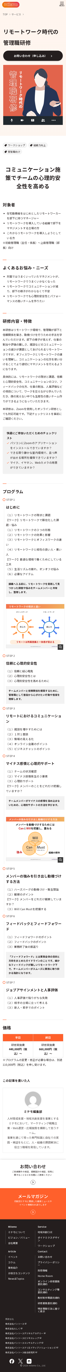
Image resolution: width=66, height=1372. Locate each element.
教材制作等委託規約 (49, 1297)
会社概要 (13, 1243)
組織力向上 (40, 145)
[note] (29, 1361)
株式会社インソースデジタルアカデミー (24, 1333)
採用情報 (43, 1270)
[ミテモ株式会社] (10, 4)
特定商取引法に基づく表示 (49, 1310)
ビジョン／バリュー (19, 1237)
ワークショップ (16, 145)
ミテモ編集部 (33, 1111)
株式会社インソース (14, 1323)
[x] (20, 1361)
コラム (11, 1262)
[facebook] (11, 1361)
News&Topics (16, 1278)
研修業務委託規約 (47, 1303)
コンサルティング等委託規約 (49, 1291)
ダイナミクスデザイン (49, 1239)
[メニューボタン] (62, 4)
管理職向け (14, 151)
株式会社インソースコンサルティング (23, 1342)
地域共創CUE (45, 1232)
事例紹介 (13, 1267)
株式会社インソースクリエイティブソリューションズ (30, 1347)
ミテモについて (16, 1232)
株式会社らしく (12, 1328)
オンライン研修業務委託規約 (49, 1283)
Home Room (45, 1276)
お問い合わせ (45, 1257)
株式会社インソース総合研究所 (20, 1352)
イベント (13, 1257)
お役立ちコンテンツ (19, 1273)
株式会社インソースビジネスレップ (22, 1338)
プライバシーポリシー (49, 1264)
